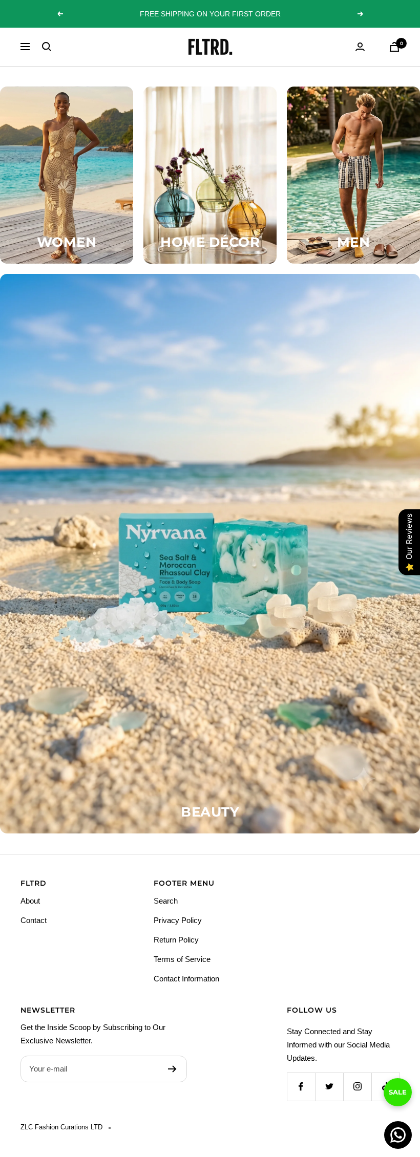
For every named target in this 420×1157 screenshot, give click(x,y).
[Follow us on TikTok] (385, 1087)
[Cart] (394, 47)
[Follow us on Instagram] (357, 1087)
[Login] (360, 46)
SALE (398, 1101)
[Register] (172, 1069)
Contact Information (186, 978)
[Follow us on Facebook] (301, 1087)
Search (166, 900)
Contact (33, 920)
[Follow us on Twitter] (329, 1087)
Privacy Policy (178, 920)
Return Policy (176, 939)
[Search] (46, 46)
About (30, 900)
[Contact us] (398, 1135)
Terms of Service (182, 959)
